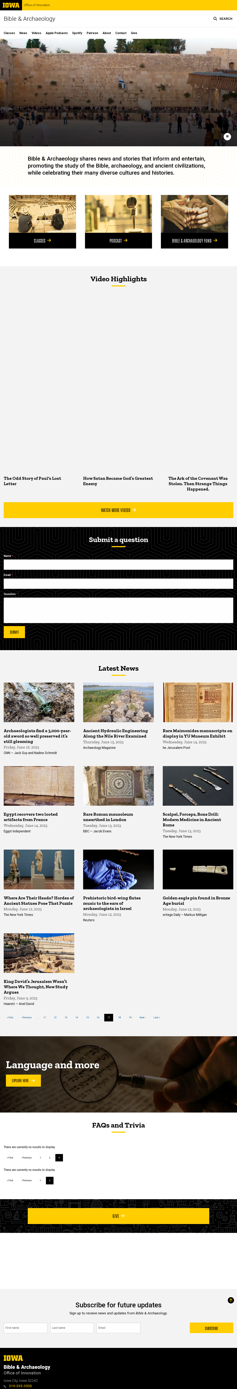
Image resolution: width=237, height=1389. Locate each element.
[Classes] (42, 214)
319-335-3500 (20, 1386)
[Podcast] (118, 214)
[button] (223, 18)
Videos (36, 33)
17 (110, 1018)
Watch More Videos (115, 510)
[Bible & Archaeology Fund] (194, 214)
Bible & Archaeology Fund (192, 240)
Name (7, 556)
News (23, 33)
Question (10, 594)
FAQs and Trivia (118, 1124)
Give (134, 33)
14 (78, 1017)
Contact (120, 33)
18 (120, 1017)
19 (131, 1017)
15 (88, 1017)
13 (67, 1017)
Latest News (118, 668)
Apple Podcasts (57, 33)
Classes (9, 33)
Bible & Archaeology (29, 19)
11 (46, 1017)
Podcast (115, 240)
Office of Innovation (37, 5)
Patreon (92, 33)
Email (7, 575)
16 (99, 1017)
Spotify (77, 33)
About (107, 33)
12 (56, 1017)
